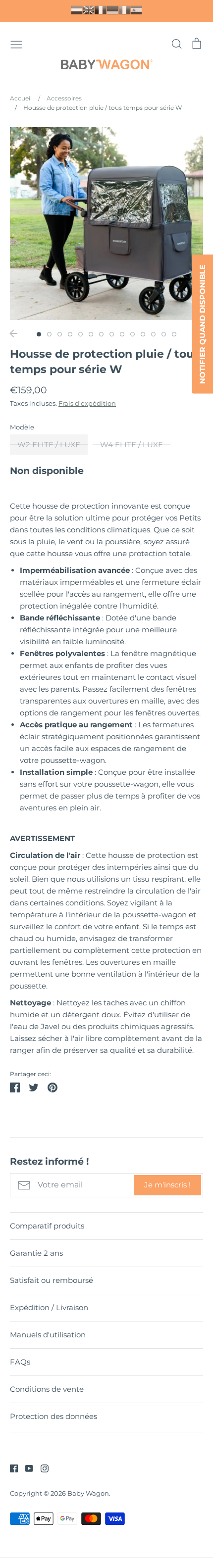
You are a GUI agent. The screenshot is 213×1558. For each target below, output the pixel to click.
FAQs (20, 1362)
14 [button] (174, 334)
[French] (100, 10)
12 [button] (153, 334)
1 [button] (39, 334)
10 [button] (132, 334)
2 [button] (49, 334)
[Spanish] (136, 10)
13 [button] (163, 334)
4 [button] (70, 334)
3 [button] (59, 334)
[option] (106, 223)
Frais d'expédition (87, 403)
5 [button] (80, 334)
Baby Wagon (88, 1493)
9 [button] (122, 334)
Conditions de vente (47, 1389)
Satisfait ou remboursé (51, 1280)
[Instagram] (41, 1467)
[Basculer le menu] (16, 43)
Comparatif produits (47, 1225)
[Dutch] (77, 10)
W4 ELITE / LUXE (131, 444)
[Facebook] (10, 1467)
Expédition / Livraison (49, 1307)
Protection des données (53, 1416)
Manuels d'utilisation (48, 1334)
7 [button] (101, 334)
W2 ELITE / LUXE (48, 444)
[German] (112, 10)
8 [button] (111, 334)
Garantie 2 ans (36, 1253)
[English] (89, 10)
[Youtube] (25, 1467)
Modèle (22, 427)
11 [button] (143, 334)
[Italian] (124, 10)
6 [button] (91, 334)
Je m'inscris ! (167, 1184)
